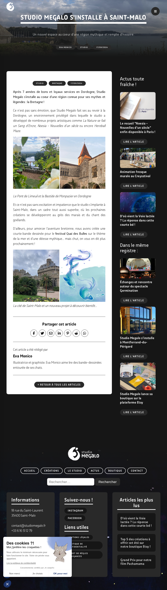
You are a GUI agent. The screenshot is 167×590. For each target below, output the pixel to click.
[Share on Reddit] (76, 333)
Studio (84, 47)
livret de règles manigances (78, 555)
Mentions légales (78, 537)
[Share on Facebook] (34, 333)
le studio (75, 470)
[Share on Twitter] (42, 333)
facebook (75, 518)
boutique (115, 470)
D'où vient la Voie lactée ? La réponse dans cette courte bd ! (136, 522)
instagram (75, 510)
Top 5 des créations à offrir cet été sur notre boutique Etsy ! (136, 543)
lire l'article (133, 141)
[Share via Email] (50, 333)
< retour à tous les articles (59, 384)
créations (51, 470)
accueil (29, 470)
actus (95, 470)
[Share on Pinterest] (67, 333)
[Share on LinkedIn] (59, 333)
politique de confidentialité (77, 545)
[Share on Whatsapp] (84, 333)
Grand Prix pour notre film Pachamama (136, 562)
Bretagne (57, 83)
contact (137, 470)
